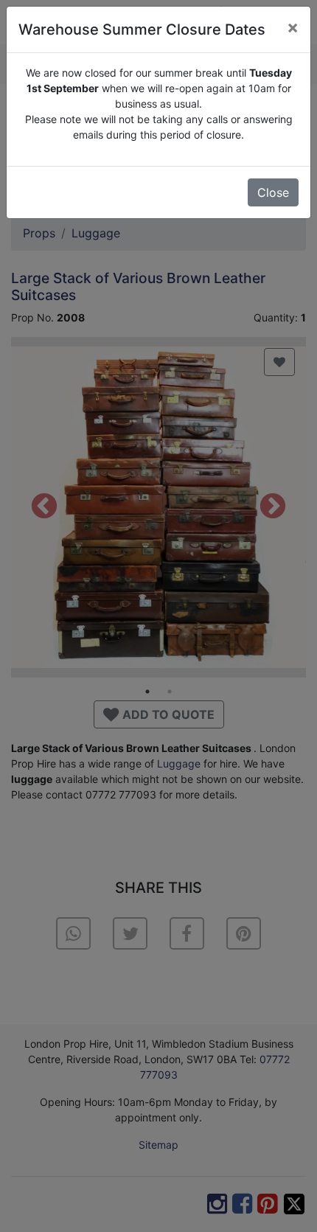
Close (273, 192)
